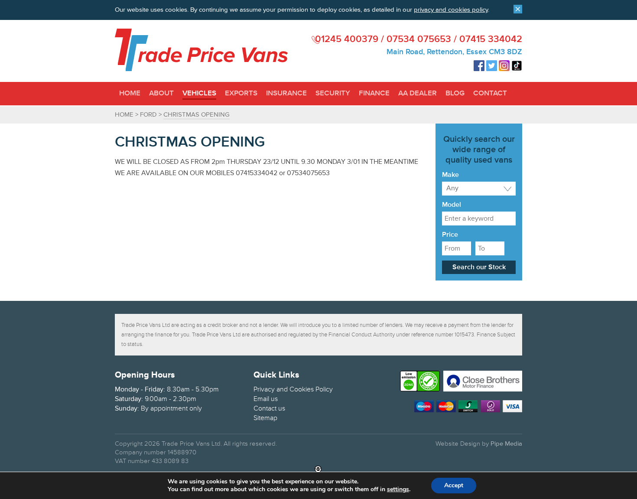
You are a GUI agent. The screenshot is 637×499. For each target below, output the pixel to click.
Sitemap (265, 418)
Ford (148, 115)
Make (450, 175)
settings (398, 489)
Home (124, 115)
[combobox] (479, 189)
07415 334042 (490, 39)
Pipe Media (506, 444)
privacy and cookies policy (451, 10)
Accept (453, 485)
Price (450, 235)
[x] (518, 9)
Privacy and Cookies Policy (293, 389)
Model (451, 205)
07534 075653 (419, 39)
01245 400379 (346, 39)
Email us (266, 399)
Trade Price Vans (201, 50)
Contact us (269, 408)
